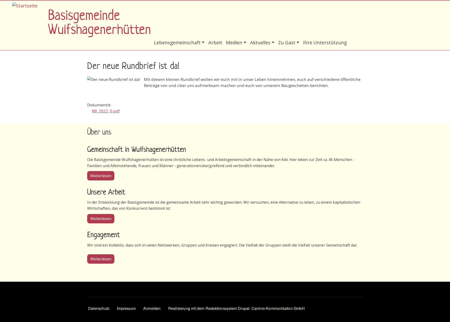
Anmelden (152, 308)
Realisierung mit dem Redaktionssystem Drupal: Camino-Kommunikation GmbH (236, 308)
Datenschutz (98, 308)
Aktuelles (260, 42)
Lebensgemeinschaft (177, 42)
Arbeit (215, 42)
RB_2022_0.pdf (106, 111)
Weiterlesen (102, 175)
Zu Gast (286, 42)
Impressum (126, 308)
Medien (234, 42)
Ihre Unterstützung (325, 42)
